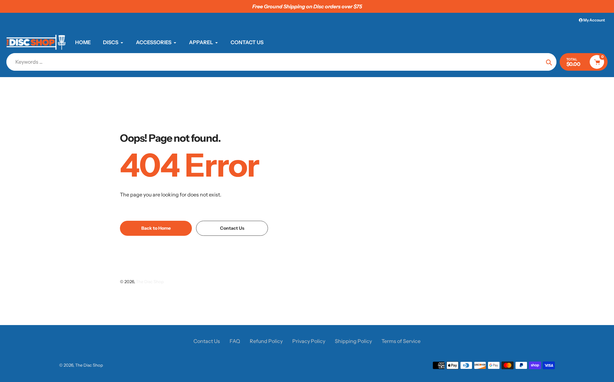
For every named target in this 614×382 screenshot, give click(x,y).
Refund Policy (266, 341)
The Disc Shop (150, 281)
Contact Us (206, 341)
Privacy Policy (308, 341)
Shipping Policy (353, 341)
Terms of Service (401, 341)
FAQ (235, 341)
